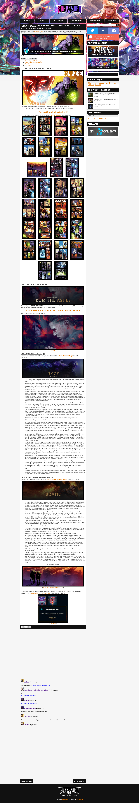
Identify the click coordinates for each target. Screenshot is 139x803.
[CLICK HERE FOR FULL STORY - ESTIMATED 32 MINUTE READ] (53, 310)
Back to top (53, 623)
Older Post (79, 781)
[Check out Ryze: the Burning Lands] (53, 112)
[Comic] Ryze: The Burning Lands (35, 61)
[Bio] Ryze (28, 64)
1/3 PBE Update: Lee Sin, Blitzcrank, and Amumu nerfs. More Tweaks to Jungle (105, 95)
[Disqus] (53, 702)
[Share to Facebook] (28, 627)
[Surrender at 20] (69, 9)
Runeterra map (38, 31)
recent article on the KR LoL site (40, 593)
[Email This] (22, 627)
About (69, 795)
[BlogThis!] (24, 627)
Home (63, 795)
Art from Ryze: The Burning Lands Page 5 (53, 587)
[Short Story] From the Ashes (33, 62)
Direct (53, 351)
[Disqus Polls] (53, 653)
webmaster (79, 799)
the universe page (56, 115)
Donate (75, 795)
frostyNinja (65, 799)
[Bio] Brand (28, 65)
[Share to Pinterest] (30, 627)
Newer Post (26, 781)
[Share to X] (26, 627)
